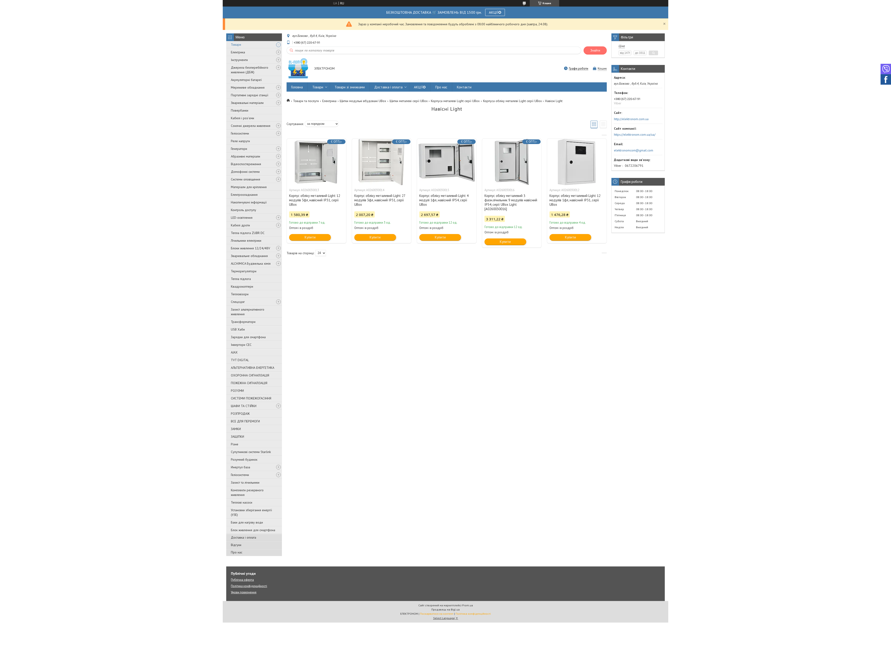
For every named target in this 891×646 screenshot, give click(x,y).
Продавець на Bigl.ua (445, 609)
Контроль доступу (243, 210)
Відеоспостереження (246, 164)
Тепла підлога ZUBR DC (248, 233)
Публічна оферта (242, 580)
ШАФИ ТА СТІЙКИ (243, 406)
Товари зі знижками (350, 87)
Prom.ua (467, 605)
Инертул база (240, 467)
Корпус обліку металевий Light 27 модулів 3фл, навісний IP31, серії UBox (379, 200)
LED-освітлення (241, 217)
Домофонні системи (245, 172)
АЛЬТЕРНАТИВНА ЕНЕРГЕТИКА (252, 368)
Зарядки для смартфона (248, 337)
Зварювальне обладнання (249, 256)
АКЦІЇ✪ (495, 12)
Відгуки (236, 545)
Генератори (239, 149)
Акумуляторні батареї (246, 80)
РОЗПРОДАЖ (240, 413)
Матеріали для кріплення (249, 187)
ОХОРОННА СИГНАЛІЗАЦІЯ (250, 375)
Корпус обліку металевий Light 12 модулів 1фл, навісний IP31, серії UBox (574, 200)
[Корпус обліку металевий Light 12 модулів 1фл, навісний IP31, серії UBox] (577, 162)
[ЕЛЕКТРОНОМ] (298, 68)
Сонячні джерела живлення (250, 126)
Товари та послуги (306, 101)
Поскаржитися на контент (436, 613)
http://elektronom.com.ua (631, 119)
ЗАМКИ (236, 429)
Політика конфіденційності (249, 586)
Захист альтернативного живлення (247, 311)
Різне (234, 444)
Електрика (238, 52)
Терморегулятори (243, 271)
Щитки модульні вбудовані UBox (363, 101)
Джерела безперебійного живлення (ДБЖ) (249, 69)
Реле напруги (240, 141)
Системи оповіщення (245, 179)
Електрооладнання (244, 195)
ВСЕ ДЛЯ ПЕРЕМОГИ (245, 421)
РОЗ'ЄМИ (237, 391)
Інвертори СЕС (241, 345)
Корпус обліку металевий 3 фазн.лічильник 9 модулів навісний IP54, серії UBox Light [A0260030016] (510, 202)
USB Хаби (238, 329)
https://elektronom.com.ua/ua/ (634, 134)
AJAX (234, 352)
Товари (236, 44)
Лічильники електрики (246, 240)
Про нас (236, 552)
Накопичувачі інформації (249, 202)
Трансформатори (243, 322)
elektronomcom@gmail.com (633, 150)
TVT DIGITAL (240, 360)
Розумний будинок (244, 459)
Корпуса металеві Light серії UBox (455, 101)
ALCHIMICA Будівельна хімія (251, 263)
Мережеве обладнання (248, 87)
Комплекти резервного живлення (247, 492)
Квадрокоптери (242, 286)
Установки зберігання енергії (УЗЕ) (251, 512)
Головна (297, 87)
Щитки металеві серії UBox (409, 101)
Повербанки (239, 110)
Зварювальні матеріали (247, 103)
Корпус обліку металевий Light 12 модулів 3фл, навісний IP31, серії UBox (314, 200)
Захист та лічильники (245, 482)
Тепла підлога (241, 279)
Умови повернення (243, 592)
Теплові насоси (241, 502)
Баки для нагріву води (247, 522)
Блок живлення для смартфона (253, 530)
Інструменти (239, 60)
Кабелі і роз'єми (242, 118)
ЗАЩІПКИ (237, 436)
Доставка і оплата (243, 537)
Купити (310, 237)
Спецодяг (238, 302)
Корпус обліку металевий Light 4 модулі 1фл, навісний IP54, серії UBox (443, 200)
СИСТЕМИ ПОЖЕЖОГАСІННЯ (251, 398)
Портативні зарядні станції (249, 95)
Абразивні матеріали (245, 156)
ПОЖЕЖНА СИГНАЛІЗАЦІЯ (249, 383)
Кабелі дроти (240, 225)
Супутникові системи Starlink (251, 452)
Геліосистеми (240, 133)
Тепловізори (240, 294)
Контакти (464, 87)
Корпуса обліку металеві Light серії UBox (512, 101)
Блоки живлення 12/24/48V (250, 248)
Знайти (595, 50)
